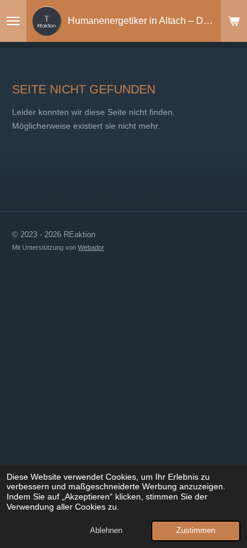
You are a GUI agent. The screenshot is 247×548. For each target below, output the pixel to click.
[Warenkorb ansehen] (234, 21)
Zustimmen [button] (195, 530)
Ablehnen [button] (106, 530)
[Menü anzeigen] (13, 21)
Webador (91, 247)
